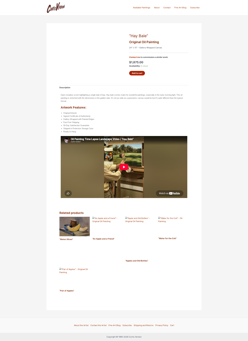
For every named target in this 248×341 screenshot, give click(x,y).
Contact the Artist (98, 325)
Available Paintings (141, 7)
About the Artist (81, 325)
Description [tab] (64, 87)
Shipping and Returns (143, 325)
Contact (167, 7)
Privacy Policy (161, 325)
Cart (172, 325)
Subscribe (195, 7)
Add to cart (137, 73)
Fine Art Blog (180, 7)
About (157, 7)
